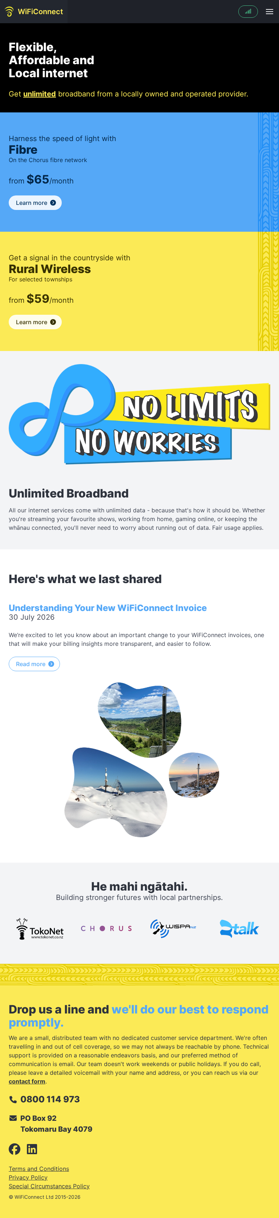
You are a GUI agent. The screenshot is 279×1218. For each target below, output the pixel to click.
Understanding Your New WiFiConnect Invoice (108, 608)
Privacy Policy (28, 1177)
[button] (269, 11)
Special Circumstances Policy (49, 1186)
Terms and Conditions (39, 1168)
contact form (27, 1081)
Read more (30, 664)
